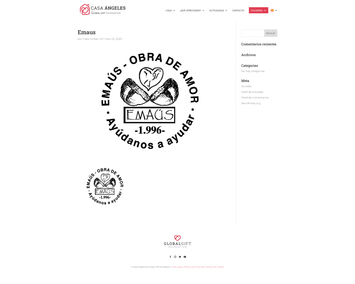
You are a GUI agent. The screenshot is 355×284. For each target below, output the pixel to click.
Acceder (246, 86)
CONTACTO (238, 10)
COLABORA (257, 10)
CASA (169, 10)
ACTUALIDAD (216, 10)
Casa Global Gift (93, 39)
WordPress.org (251, 103)
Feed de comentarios (255, 97)
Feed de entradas (252, 92)
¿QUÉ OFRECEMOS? (190, 10)
